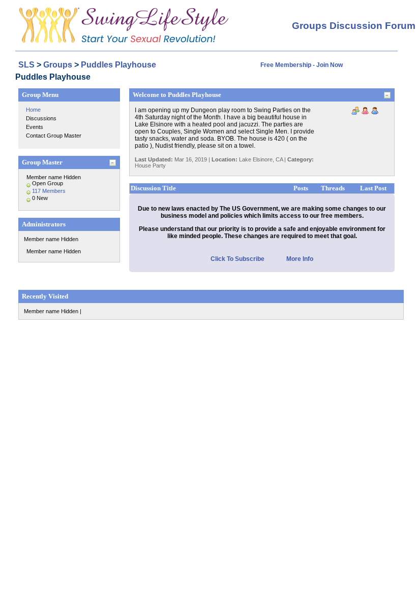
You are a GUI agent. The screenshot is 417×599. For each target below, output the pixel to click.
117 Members (49, 191)
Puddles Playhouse (118, 64)
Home (33, 110)
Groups (57, 64)
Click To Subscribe (237, 258)
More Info (299, 258)
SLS (26, 64)
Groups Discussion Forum (353, 25)
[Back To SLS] (122, 11)
